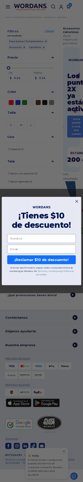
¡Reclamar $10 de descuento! (41, 260)
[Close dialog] (77, 201)
